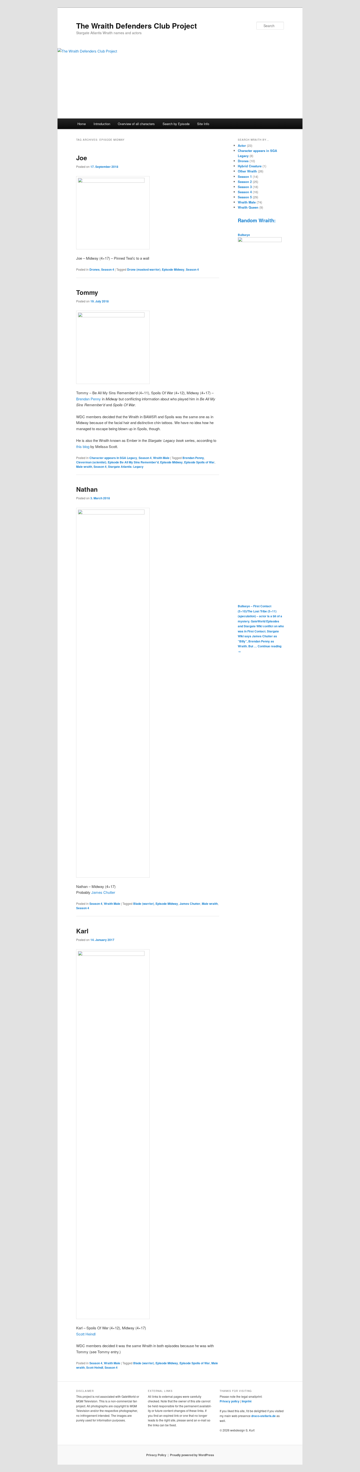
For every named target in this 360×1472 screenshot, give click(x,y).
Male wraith (84, 466)
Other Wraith (247, 171)
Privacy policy (230, 1401)
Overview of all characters (136, 123)
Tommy (87, 292)
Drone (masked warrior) (143, 269)
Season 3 (245, 186)
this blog (82, 446)
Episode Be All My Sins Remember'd (133, 462)
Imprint (247, 1401)
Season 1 (245, 176)
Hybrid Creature (250, 166)
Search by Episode (176, 123)
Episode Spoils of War (199, 462)
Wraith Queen (248, 207)
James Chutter (103, 892)
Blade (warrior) (143, 903)
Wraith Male (161, 458)
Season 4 (107, 269)
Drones (94, 269)
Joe (81, 157)
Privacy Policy (156, 1455)
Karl (82, 930)
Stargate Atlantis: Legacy (126, 466)
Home (81, 123)
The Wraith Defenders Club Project (136, 25)
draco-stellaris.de (263, 1416)
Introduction (102, 123)
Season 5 (245, 197)
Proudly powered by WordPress (192, 1455)
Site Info (203, 123)
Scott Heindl (86, 1333)
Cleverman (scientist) (91, 462)
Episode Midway (173, 269)
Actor (242, 145)
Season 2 (245, 181)
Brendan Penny (88, 398)
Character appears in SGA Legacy (113, 458)
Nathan (87, 489)
